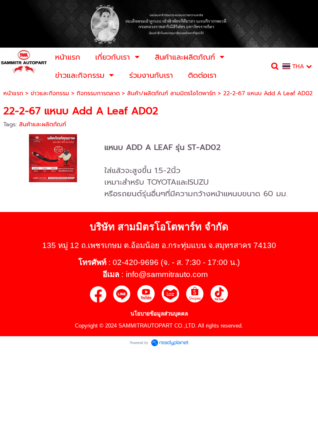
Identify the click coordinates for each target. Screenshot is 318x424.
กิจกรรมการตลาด (98, 93)
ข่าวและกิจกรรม (50, 93)
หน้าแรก (13, 93)
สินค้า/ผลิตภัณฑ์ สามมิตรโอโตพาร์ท (171, 93)
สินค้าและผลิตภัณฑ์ (42, 124)
